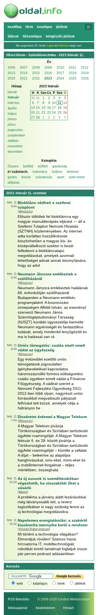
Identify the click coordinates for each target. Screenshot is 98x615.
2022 (36, 78)
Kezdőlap (15, 27)
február (13, 97)
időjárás (14, 182)
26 (65, 112)
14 (38, 108)
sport (60, 177)
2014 (23, 73)
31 (38, 98)
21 (38, 112)
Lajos (50, 45)
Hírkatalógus (32, 36)
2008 (36, 67)
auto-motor (77, 177)
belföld (28, 166)
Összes (13, 166)
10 (54, 103)
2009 (48, 67)
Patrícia (63, 45)
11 (59, 103)
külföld (43, 166)
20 (33, 112)
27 (33, 117)
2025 (72, 78)
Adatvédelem (45, 608)
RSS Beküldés (18, 599)
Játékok (62, 27)
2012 (84, 67)
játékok (80, 583)
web (20, 583)
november (15, 146)
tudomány (40, 172)
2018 (72, 73)
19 (65, 108)
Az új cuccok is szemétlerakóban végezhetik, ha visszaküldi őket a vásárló (48, 483)
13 (33, 108)
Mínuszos (25, 211)
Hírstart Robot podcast (34, 529)
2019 (85, 73)
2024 (60, 78)
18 (60, 108)
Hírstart (68, 608)
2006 (11, 67)
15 (43, 108)
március (13, 103)
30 (33, 98)
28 (38, 117)
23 (49, 112)
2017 (60, 73)
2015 (36, 73)
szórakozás (43, 177)
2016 (48, 73)
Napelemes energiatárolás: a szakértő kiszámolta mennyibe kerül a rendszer (53, 522)
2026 (85, 78)
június (12, 119)
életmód (73, 172)
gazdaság (59, 166)
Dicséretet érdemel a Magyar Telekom (52, 417)
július (12, 124)
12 (65, 103)
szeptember (16, 135)
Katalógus (44, 27)
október (13, 141)
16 (49, 108)
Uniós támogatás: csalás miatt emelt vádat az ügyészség (51, 347)
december (15, 152)
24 (54, 112)
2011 (72, 67)
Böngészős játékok (60, 36)
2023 (48, 78)
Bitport (23, 491)
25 (60, 112)
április (12, 108)
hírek (61, 583)
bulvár (26, 177)
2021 (23, 78)
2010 (60, 67)
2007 (23, 67)
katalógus (40, 583)
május (12, 114)
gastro (12, 177)
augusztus (15, 130)
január (12, 92)
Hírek (29, 27)
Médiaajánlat (17, 608)
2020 (11, 78)
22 (43, 112)
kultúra (57, 172)
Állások (13, 36)
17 (54, 108)
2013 (11, 73)
